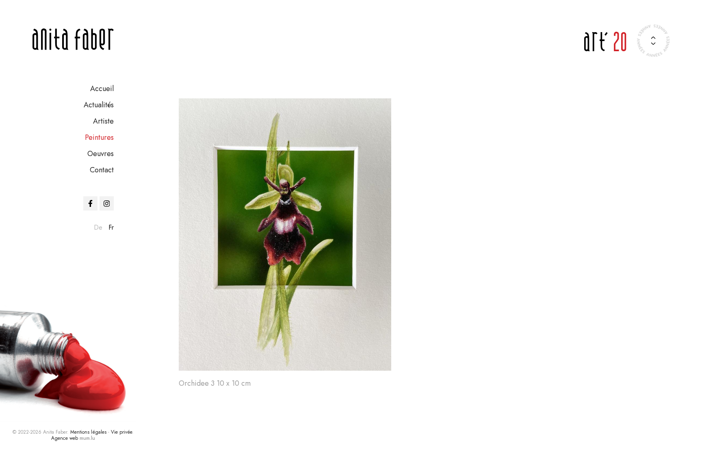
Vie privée (121, 432)
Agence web (64, 438)
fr (111, 227)
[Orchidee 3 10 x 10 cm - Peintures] (285, 234)
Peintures (99, 137)
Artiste (103, 121)
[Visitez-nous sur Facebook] (90, 203)
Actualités (99, 105)
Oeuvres (100, 153)
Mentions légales (88, 432)
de (98, 227)
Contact (102, 170)
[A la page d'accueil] (73, 39)
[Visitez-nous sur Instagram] (107, 203)
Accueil (102, 88)
